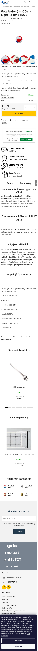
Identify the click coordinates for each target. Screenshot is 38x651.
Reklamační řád (7, 608)
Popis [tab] (10, 183)
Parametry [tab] (25, 183)
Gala (8, 23)
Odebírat (19, 531)
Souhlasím (18, 646)
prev (1, 369)
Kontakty (5, 602)
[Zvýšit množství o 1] (34, 107)
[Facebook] (4, 587)
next (36, 369)
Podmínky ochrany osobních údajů (14, 611)
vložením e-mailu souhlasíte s (19, 524)
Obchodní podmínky (9, 605)
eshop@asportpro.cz (13, 578)
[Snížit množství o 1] (25, 107)
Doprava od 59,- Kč (8, 597)
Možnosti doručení (7, 98)
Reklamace (5, 600)
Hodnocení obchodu (9, 614)
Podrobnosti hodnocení (9, 21)
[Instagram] (8, 587)
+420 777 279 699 (12, 582)
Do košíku (19, 114)
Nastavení (18, 640)
